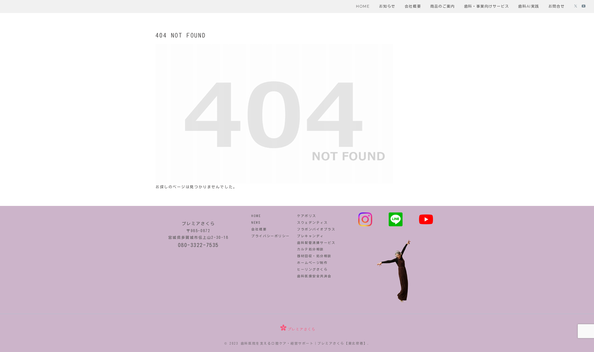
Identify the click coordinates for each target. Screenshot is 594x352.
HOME (256, 216)
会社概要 (259, 229)
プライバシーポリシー (270, 236)
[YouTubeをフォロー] (583, 6)
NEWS (256, 222)
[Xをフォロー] (576, 6)
